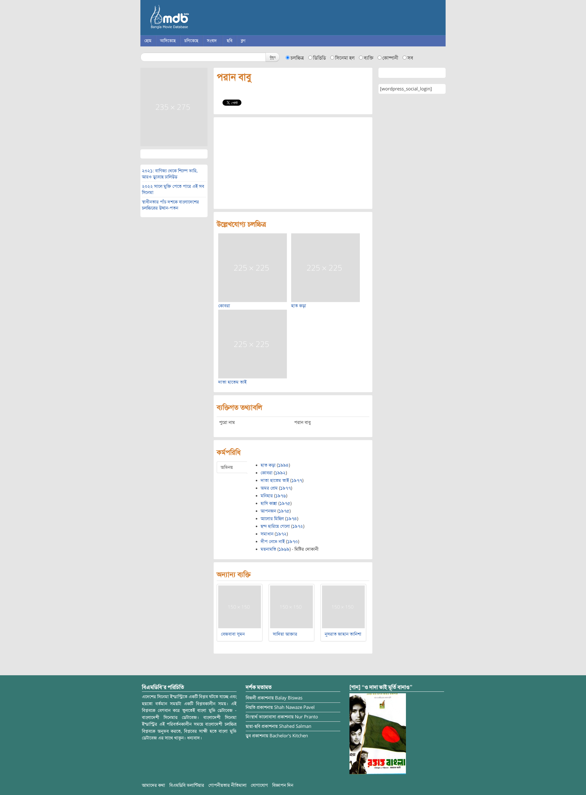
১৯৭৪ (291, 518)
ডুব (248, 735)
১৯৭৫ (285, 503)
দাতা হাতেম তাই (232, 382)
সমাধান (267, 534)
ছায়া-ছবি (253, 726)
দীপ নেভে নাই (273, 541)
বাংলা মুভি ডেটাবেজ (195, 18)
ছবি (229, 40)
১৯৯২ (280, 473)
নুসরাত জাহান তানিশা (343, 634)
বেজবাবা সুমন (233, 634)
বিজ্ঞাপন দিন (282, 785)
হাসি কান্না (269, 503)
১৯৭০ (292, 541)
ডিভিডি (319, 58)
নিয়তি (250, 707)
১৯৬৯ (284, 549)
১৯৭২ (297, 526)
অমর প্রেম (269, 488)
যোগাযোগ (259, 785)
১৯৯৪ (283, 465)
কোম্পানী (390, 58)
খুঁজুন (272, 57)
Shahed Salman (295, 726)
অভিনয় (227, 467)
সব (410, 58)
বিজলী (251, 698)
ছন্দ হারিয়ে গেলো (275, 526)
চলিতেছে (191, 40)
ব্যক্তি (368, 58)
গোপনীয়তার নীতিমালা (227, 785)
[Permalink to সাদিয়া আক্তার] (291, 606)
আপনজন (268, 511)
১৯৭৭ (296, 480)
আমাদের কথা (153, 785)
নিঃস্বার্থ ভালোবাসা (261, 717)
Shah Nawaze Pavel (294, 707)
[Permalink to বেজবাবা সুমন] (239, 606)
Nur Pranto (306, 717)
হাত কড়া (298, 305)
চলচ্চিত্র (297, 58)
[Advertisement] (293, 163)
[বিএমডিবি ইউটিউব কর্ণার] (377, 733)
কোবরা (224, 305)
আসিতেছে (168, 40)
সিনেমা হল (345, 58)
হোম (147, 40)
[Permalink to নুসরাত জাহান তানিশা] (343, 606)
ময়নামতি (268, 549)
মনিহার (267, 495)
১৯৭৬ (280, 495)
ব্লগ (243, 40)
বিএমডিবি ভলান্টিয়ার (186, 785)
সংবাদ (212, 40)
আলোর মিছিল (272, 518)
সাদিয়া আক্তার (285, 634)
